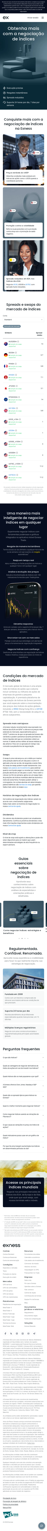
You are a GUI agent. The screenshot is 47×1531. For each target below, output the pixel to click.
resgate (37, 552)
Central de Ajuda (30, 1293)
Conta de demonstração (11, 1260)
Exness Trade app (9, 1314)
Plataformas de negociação (12, 1304)
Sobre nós (27, 1280)
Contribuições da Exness (32, 1296)
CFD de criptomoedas (10, 1297)
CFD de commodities (10, 1288)
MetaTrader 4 (7, 1311)
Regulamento (29, 1312)
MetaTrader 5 (7, 1307)
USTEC (28, 284)
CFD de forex (7, 1284)
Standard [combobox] (8, 320)
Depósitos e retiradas (10, 1268)
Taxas (5, 1271)
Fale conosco (29, 1289)
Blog (26, 1303)
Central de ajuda (14, 825)
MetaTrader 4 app (8, 1320)
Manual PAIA (7, 1507)
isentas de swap (25, 785)
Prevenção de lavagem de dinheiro (14, 1501)
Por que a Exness (30, 1283)
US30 (15, 284)
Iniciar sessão (32, 18)
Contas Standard (8, 1254)
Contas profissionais (10, 1257)
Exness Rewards (29, 1326)
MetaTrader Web (8, 1326)
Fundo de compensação (32, 1319)
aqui (25, 787)
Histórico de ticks (30, 1267)
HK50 (15, 709)
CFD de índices (8, 1294)
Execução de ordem (9, 1277)
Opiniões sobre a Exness (32, 1286)
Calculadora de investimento (19, 768)
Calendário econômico (32, 1257)
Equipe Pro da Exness (31, 1299)
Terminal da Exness (9, 1323)
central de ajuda (14, 806)
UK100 (39, 709)
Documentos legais (31, 1316)
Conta (5, 316)
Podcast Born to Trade (31, 1273)
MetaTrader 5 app (8, 1317)
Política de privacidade (10, 1504)
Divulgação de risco (9, 1498)
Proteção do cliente (9, 1274)
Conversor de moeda (31, 1263)
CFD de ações (8, 1291)
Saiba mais (30, 1443)
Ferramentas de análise (32, 1254)
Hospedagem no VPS (31, 1270)
